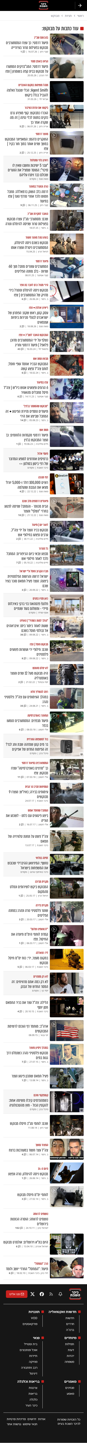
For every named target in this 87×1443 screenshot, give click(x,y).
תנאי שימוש (30, 1424)
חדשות (69, 1318)
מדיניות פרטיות (16, 1419)
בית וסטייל (30, 1344)
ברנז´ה (70, 1330)
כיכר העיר (31, 1405)
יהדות (70, 1356)
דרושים (31, 1419)
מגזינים (69, 1388)
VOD (34, 1318)
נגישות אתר (14, 1424)
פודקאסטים (30, 1324)
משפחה (69, 1362)
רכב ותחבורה (29, 1367)
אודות (41, 1419)
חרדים (70, 1324)
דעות (71, 1350)
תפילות (69, 1344)
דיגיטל (33, 1373)
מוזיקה (33, 1362)
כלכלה (33, 1399)
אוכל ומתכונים (28, 1350)
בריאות (33, 1394)
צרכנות (33, 1388)
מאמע (70, 1394)
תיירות (33, 1356)
